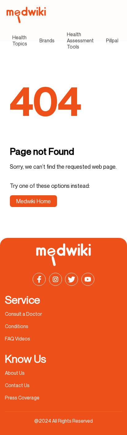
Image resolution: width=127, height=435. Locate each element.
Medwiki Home (33, 201)
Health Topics (19, 40)
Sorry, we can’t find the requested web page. (63, 166)
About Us (15, 373)
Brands (47, 40)
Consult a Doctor (23, 314)
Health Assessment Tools (80, 40)
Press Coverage (22, 398)
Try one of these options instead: (50, 185)
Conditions (16, 326)
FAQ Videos (17, 339)
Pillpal (112, 40)
